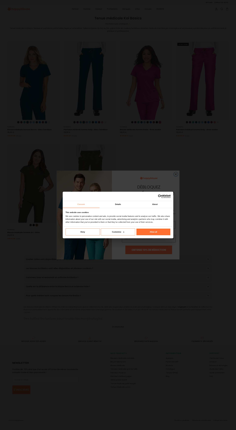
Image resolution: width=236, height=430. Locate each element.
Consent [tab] (81, 204)
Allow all (153, 232)
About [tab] (155, 204)
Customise (116, 232)
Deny (83, 232)
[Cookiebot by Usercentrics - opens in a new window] (160, 196)
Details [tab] (118, 204)
